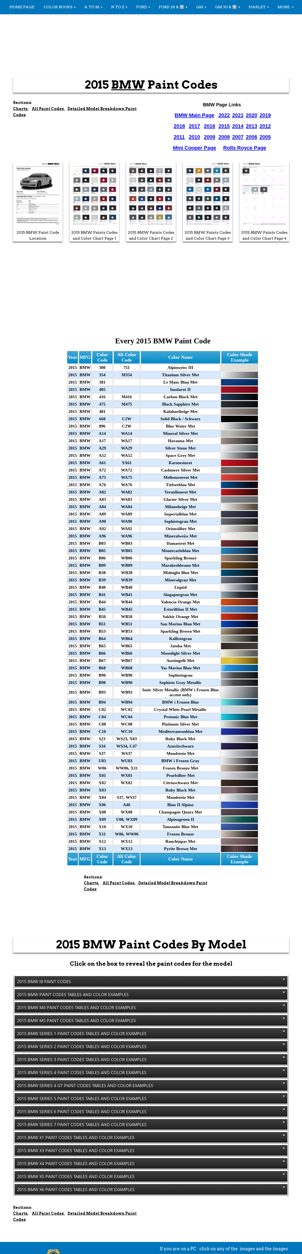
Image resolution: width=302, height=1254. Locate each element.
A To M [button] (91, 7)
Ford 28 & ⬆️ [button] (171, 7)
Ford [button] (141, 7)
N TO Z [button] (117, 7)
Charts (20, 109)
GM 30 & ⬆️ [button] (226, 7)
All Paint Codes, (48, 109)
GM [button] (199, 7)
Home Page (21, 7)
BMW (128, 84)
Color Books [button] (58, 7)
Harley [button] (257, 7)
